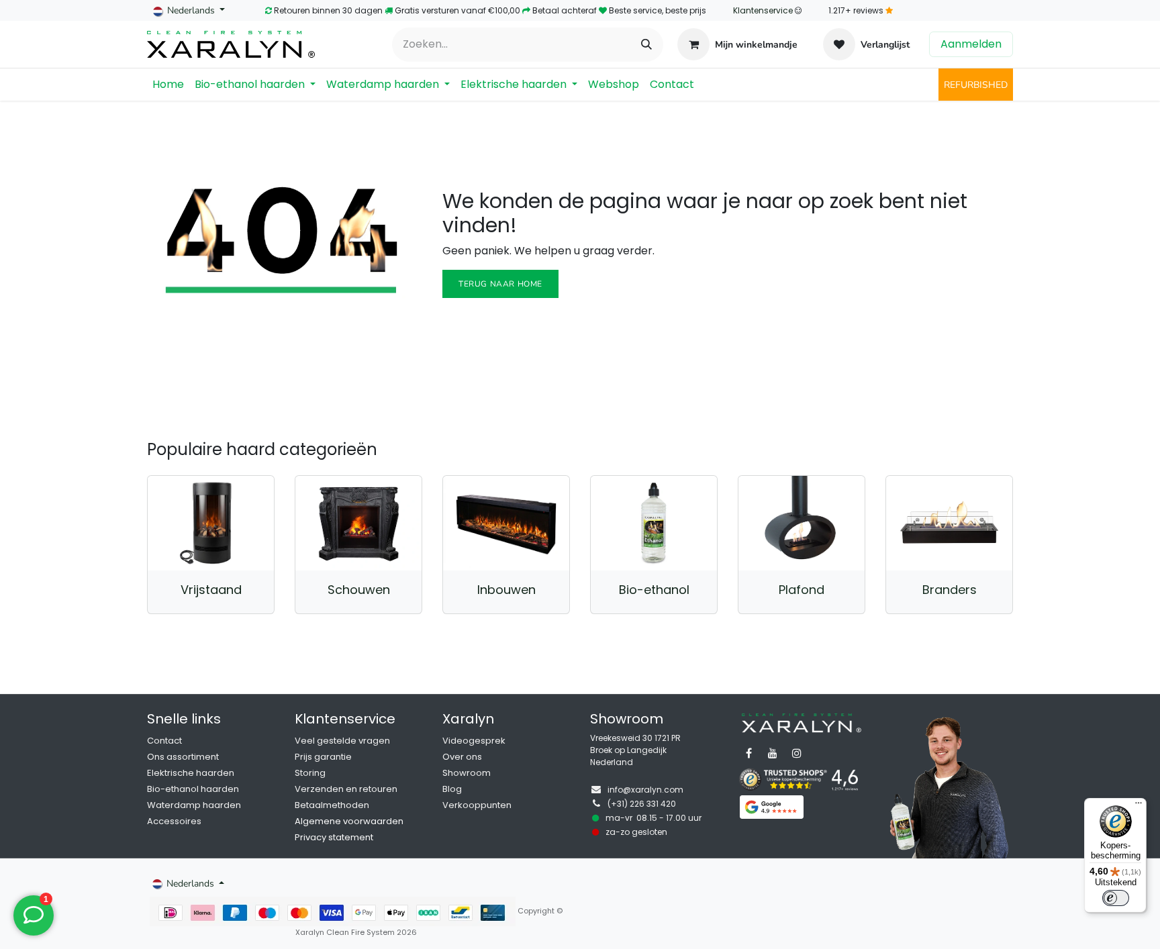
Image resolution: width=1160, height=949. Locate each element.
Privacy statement (334, 837)
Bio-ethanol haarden (193, 789)
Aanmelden (971, 44)
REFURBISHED (976, 85)
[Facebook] (748, 753)
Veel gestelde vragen (342, 740)
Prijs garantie (323, 756)
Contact (164, 740)
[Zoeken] (646, 45)
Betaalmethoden (332, 805)
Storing (310, 772)
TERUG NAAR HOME (500, 284)
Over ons (462, 756)
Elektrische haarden (190, 772)
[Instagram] (797, 753)
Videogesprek (473, 740)
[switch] (1115, 898)
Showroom (466, 772)
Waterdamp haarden (194, 805)
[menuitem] (168, 84)
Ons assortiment (183, 756)
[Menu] (1138, 806)
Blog (452, 789)
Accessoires (174, 821)
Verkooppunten (477, 805)
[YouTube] (772, 753)
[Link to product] (211, 523)
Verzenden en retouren (346, 789)
